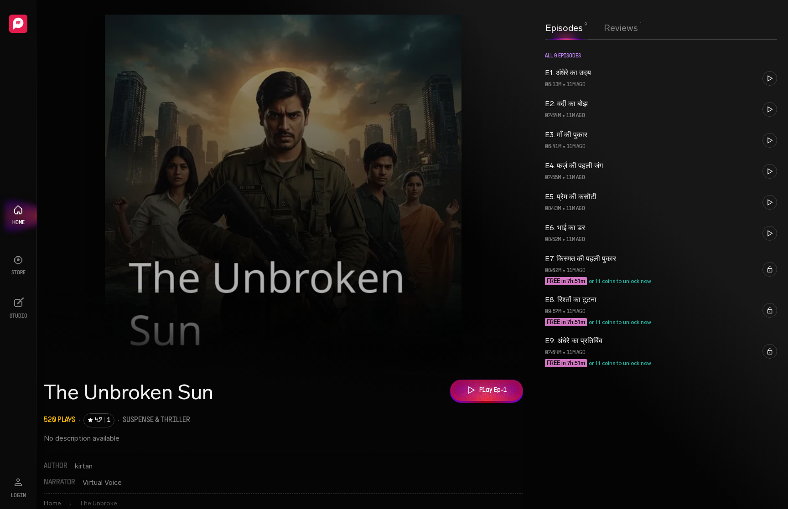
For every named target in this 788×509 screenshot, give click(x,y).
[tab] (564, 27)
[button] (661, 78)
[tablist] (591, 28)
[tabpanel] (661, 273)
